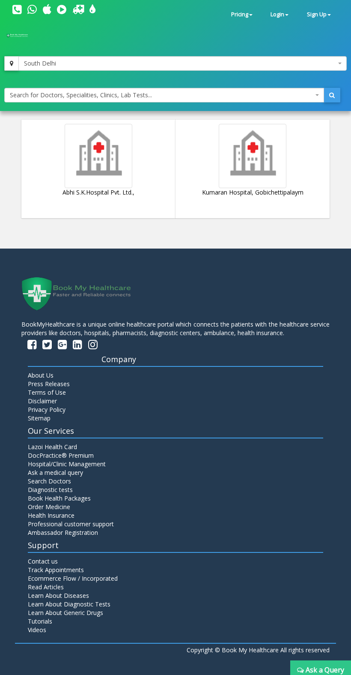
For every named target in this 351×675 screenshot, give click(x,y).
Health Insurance (51, 515)
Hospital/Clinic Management (67, 464)
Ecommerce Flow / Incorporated (73, 578)
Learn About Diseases (58, 595)
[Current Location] (11, 63)
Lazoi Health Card (52, 447)
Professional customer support (71, 524)
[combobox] (182, 63)
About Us (41, 375)
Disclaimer (42, 401)
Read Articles (46, 587)
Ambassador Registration (63, 532)
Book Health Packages (59, 498)
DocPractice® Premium (61, 455)
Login (277, 14)
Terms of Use (47, 392)
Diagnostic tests (50, 490)
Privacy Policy (46, 409)
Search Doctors (49, 481)
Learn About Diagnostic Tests (69, 604)
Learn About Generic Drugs (65, 613)
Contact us (43, 561)
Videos (37, 630)
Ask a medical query (55, 472)
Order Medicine (49, 507)
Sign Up (317, 14)
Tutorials (40, 621)
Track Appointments (56, 570)
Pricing (239, 14)
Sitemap (39, 418)
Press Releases (49, 384)
